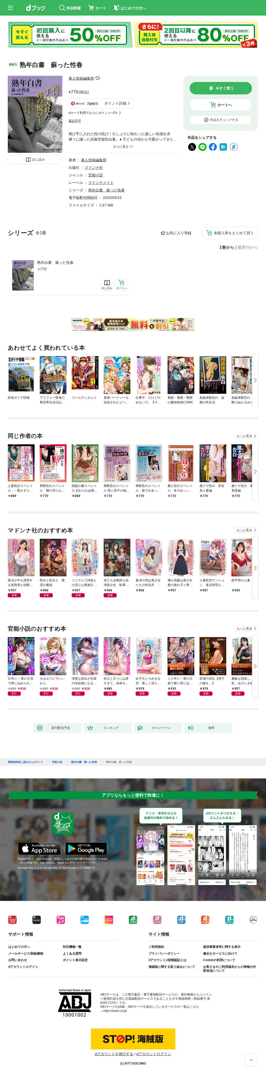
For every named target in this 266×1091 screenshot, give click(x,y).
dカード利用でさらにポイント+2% (93, 113)
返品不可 (75, 121)
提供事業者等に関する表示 (222, 947)
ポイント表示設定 (75, 960)
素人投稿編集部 (81, 78)
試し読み (38, 159)
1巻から (227, 247)
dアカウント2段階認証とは (168, 960)
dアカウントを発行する (114, 1054)
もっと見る (244, 436)
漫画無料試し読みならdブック (25, 762)
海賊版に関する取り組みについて (172, 967)
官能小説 (95, 175)
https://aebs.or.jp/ (115, 1011)
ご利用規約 (156, 947)
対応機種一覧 (72, 947)
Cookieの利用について (219, 960)
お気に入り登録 (178, 233)
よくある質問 (72, 953)
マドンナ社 (94, 167)
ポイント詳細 (115, 103)
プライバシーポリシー (164, 953)
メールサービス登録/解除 (25, 953)
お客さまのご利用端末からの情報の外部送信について (229, 969)
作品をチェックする (224, 120)
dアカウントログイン (23, 967)
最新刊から (247, 247)
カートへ (224, 105)
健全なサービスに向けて (220, 953)
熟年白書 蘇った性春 (55, 262)
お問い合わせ (17, 960)
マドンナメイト (101, 183)
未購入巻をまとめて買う (234, 233)
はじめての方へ (19, 947)
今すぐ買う (225, 88)
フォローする (97, 78)
